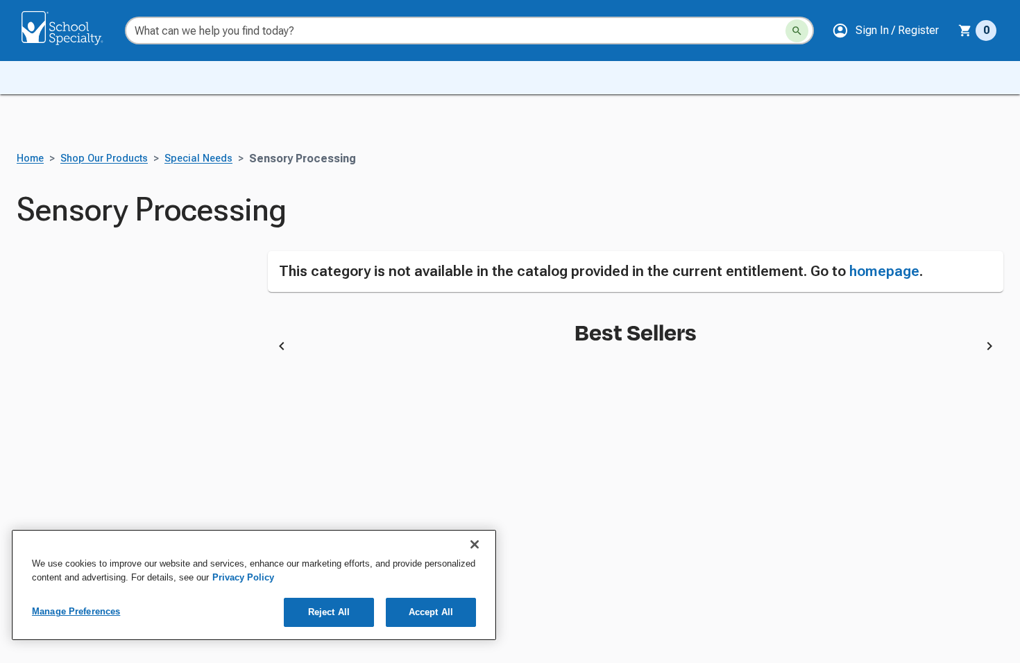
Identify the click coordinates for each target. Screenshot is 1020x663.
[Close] (474, 544)
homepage (884, 271)
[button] (885, 30)
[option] (420, 349)
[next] (989, 349)
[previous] (282, 349)
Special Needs (198, 158)
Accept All (431, 612)
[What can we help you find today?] (796, 30)
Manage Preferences (76, 611)
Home (30, 158)
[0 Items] (965, 30)
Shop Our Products (104, 158)
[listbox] (636, 349)
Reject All (329, 612)
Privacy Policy (243, 577)
